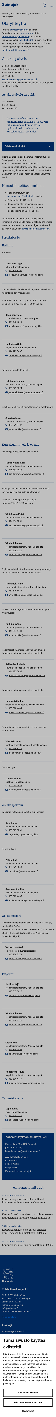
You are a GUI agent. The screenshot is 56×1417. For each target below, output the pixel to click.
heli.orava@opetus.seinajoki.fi (23, 1053)
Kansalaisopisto (37, 13)
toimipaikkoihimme (19, 29)
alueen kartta (27, 33)
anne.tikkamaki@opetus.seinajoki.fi (26, 595)
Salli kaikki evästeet (28, 1392)
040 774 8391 (15, 270)
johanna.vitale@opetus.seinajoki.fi (25, 554)
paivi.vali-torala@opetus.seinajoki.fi (26, 525)
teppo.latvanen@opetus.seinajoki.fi (26, 275)
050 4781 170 (15, 1115)
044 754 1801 (15, 521)
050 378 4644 (15, 708)
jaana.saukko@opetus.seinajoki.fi (25, 429)
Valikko (52, 7)
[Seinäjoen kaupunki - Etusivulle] (11, 4)
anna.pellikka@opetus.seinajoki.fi (25, 635)
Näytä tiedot (28, 1411)
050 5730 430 (15, 896)
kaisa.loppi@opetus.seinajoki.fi (24, 1119)
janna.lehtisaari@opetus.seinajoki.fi (26, 392)
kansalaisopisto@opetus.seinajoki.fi (19, 79)
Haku (44, 6)
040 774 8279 (15, 954)
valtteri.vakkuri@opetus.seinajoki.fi (25, 958)
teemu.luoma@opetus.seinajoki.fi (25, 789)
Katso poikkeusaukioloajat (18, 1171)
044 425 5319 (15, 322)
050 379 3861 (15, 830)
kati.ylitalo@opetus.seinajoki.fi (23, 871)
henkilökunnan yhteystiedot (15, 36)
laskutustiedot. (26, 40)
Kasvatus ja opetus (19, 13)
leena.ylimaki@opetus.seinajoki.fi (25, 752)
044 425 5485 (15, 351)
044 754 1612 (15, 469)
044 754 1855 (15, 1049)
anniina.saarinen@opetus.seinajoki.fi (26, 900)
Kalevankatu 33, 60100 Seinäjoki (21, 1144)
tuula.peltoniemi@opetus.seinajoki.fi (26, 1083)
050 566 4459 (15, 1078)
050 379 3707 (15, 425)
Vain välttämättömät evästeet (28, 1402)
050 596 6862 (15, 590)
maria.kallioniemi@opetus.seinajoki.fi (27, 675)
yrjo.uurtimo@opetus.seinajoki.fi (24, 995)
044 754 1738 (15, 631)
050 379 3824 (15, 388)
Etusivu (5, 13)
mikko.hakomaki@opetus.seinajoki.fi (26, 712)
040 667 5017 (15, 991)
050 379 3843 (15, 867)
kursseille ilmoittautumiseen (35, 228)
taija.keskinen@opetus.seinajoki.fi (25, 326)
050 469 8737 (15, 748)
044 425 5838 (15, 671)
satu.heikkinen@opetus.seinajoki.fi (25, 355)
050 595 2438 (15, 785)
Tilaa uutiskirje (9, 1317)
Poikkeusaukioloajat (15, 146)
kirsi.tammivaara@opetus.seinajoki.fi (26, 474)
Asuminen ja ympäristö (13, 1331)
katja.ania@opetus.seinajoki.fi (23, 834)
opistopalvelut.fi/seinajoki (14, 50)
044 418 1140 (15, 550)
